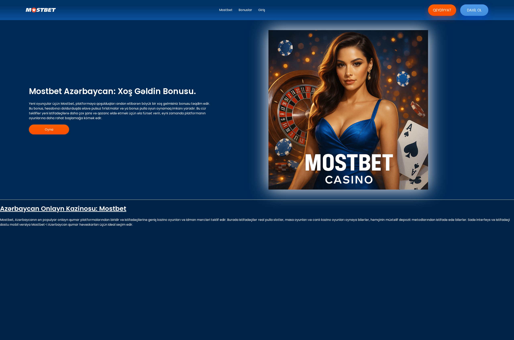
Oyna (49, 129)
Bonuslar (245, 10)
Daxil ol (474, 10)
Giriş (261, 10)
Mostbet (226, 10)
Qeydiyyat (442, 10)
